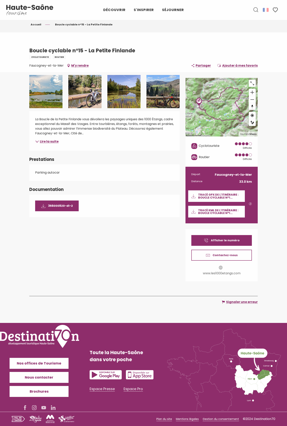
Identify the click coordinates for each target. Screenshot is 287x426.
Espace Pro (133, 388)
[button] (256, 10)
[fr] (266, 10)
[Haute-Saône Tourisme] (30, 10)
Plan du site (164, 419)
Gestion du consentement (221, 419)
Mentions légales (187, 419)
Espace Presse (102, 388)
